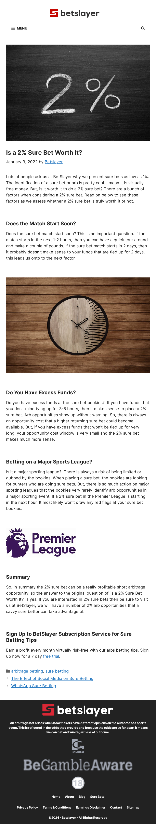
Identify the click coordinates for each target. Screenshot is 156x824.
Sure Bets (97, 797)
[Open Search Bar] (142, 28)
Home (56, 797)
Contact (116, 807)
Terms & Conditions (57, 807)
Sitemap (133, 807)
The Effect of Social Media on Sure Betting (52, 678)
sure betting (57, 671)
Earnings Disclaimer (90, 807)
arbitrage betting (27, 671)
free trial (51, 656)
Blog (82, 797)
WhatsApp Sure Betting (33, 685)
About (69, 797)
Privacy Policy (27, 807)
